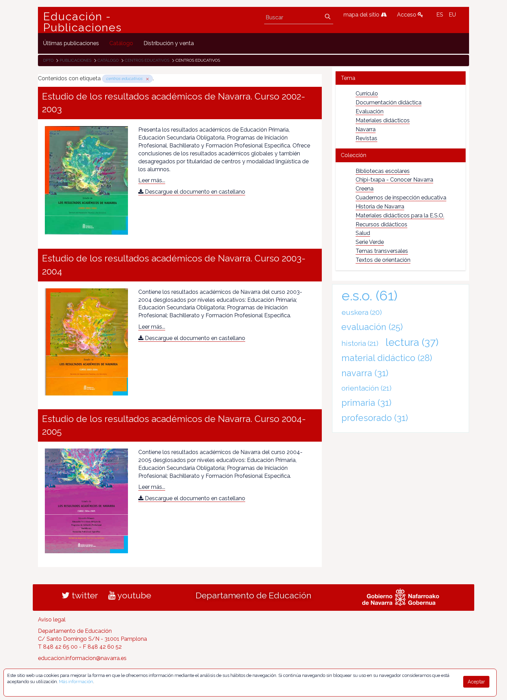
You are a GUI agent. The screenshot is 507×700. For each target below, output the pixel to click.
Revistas (366, 138)
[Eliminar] (146, 78)
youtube (133, 595)
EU (452, 14)
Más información (76, 681)
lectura (412, 342)
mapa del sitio (362, 14)
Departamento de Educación (253, 595)
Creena (365, 188)
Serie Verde (370, 242)
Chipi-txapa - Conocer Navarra (394, 179)
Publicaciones (75, 60)
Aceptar (476, 681)
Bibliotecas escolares (383, 171)
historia (359, 343)
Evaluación (370, 111)
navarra (364, 373)
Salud (363, 233)
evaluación (372, 327)
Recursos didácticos (381, 224)
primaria (366, 403)
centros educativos (147, 60)
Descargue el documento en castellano (194, 191)
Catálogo (108, 60)
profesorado (374, 418)
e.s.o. (369, 295)
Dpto (48, 60)
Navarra (366, 129)
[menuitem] (71, 43)
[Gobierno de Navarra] (400, 596)
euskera (361, 312)
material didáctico (386, 358)
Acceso (407, 14)
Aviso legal (52, 619)
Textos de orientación (383, 260)
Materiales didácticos (383, 120)
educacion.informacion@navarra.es (82, 658)
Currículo (367, 93)
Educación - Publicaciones (82, 22)
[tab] (401, 78)
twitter (84, 595)
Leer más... (151, 180)
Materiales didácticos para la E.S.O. (400, 215)
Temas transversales (382, 251)
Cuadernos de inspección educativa (401, 197)
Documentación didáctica (388, 102)
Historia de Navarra (380, 206)
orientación (366, 388)
